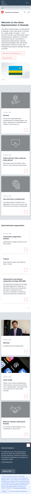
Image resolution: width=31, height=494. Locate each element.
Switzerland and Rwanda (12, 12)
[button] (28, 445)
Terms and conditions (20, 488)
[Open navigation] (28, 12)
